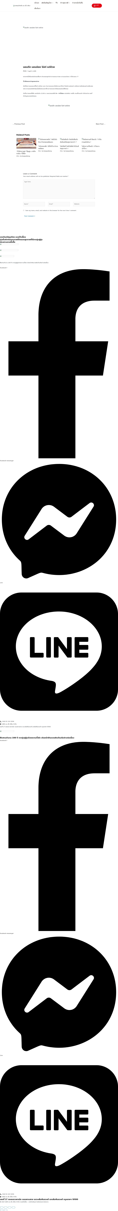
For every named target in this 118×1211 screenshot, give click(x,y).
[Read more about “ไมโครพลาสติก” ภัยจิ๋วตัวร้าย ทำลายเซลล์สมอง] (48, 140)
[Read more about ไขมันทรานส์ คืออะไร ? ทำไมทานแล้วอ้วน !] (92, 140)
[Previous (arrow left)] (1, 1210)
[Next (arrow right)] (5, 1210)
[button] (52, 3)
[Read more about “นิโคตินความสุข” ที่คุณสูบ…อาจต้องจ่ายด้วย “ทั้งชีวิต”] (26, 143)
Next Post (100, 124)
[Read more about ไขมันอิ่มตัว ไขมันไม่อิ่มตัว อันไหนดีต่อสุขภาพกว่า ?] (70, 140)
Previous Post (19, 124)
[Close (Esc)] (13, 1207)
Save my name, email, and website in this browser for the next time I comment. (50, 210)
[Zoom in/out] (1, 1207)
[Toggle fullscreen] (5, 1207)
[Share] (9, 1207)
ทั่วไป (24, 71)
